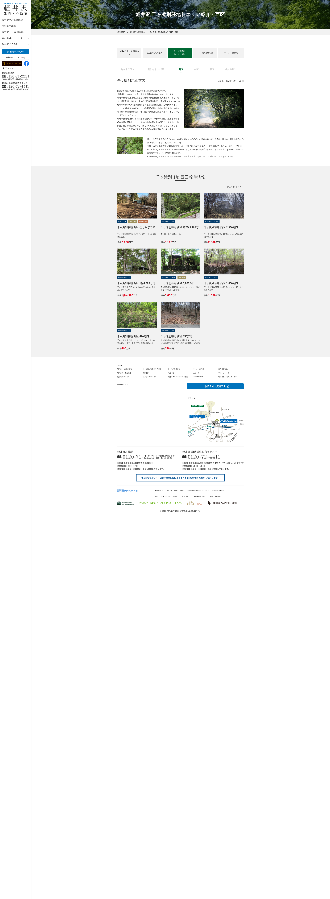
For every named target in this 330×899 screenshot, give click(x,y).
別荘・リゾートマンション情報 (166, 496)
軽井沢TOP (121, 32)
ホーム (120, 365)
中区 (196, 69)
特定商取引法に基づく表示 (227, 377)
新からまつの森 (155, 69)
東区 (212, 69)
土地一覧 (196, 373)
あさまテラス (128, 69)
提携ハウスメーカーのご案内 (178, 377)
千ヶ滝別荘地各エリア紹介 (180, 52)
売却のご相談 (9, 26)
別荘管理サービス (123, 377)
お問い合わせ (217, 491)
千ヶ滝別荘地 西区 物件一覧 (228, 81)
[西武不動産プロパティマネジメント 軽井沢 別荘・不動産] (15, 8)
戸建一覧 (171, 373)
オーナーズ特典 (231, 53)
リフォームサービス (149, 377)
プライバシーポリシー (174, 491)
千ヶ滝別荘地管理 (205, 53)
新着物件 (146, 373)
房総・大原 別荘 (215, 496)
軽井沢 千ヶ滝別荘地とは (129, 52)
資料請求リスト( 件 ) (15, 57)
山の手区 (230, 69)
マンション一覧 (223, 373)
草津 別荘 (185, 496)
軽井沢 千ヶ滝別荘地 (12, 32)
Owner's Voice (198, 377)
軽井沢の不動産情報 (12, 20)
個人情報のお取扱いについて (197, 491)
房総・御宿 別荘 (199, 496)
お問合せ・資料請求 (15, 52)
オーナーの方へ (122, 385)
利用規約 (158, 491)
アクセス (9, 68)
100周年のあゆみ (155, 53)
